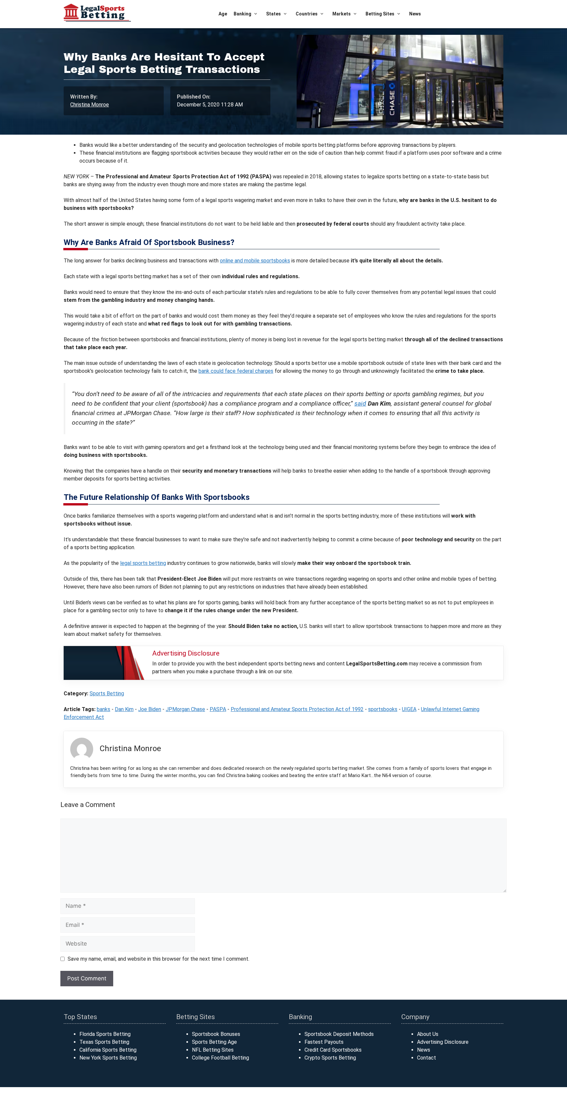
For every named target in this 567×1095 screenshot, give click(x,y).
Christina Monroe (89, 104)
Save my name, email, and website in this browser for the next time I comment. (158, 959)
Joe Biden (149, 709)
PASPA (218, 709)
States (273, 13)
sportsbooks (382, 709)
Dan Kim (124, 709)
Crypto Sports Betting (330, 1058)
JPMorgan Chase (185, 709)
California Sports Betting (107, 1050)
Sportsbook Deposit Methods (339, 1034)
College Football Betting (220, 1058)
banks (103, 709)
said (360, 403)
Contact (426, 1058)
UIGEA (409, 709)
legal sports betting (143, 563)
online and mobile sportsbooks (255, 260)
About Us (427, 1034)
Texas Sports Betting (104, 1042)
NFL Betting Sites (213, 1050)
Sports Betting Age (214, 1042)
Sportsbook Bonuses (216, 1034)
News (415, 13)
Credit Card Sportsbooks (333, 1050)
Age (223, 13)
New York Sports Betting (108, 1058)
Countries (307, 13)
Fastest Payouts (324, 1042)
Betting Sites (380, 13)
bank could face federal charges (236, 371)
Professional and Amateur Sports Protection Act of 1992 (297, 709)
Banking (242, 13)
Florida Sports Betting (105, 1034)
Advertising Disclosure (443, 1042)
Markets (341, 13)
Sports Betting (107, 693)
